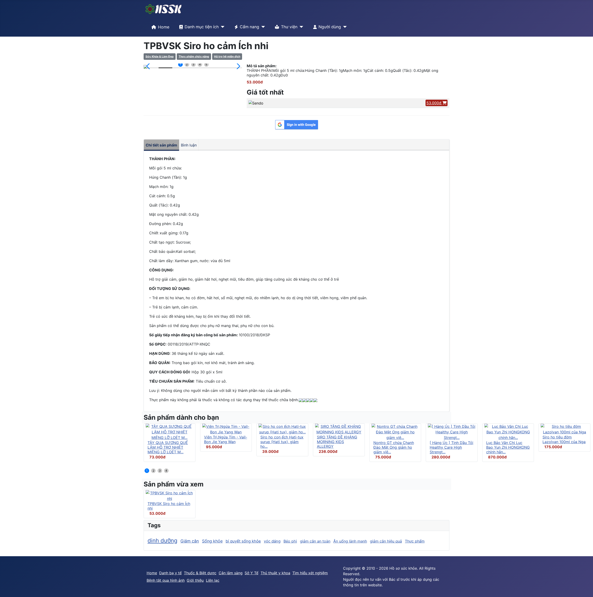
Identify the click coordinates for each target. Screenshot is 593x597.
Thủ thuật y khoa (275, 573)
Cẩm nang (249, 26)
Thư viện (289, 26)
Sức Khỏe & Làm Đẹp (159, 56)
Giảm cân (189, 541)
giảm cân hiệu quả (386, 541)
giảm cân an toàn (315, 541)
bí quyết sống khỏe (243, 541)
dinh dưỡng (162, 540)
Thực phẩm (415, 541)
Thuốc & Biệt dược (200, 573)
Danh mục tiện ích (202, 26)
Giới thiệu (195, 580)
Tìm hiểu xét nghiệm (310, 573)
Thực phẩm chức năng (194, 56)
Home (163, 27)
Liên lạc (212, 580)
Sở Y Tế (251, 573)
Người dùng (330, 26)
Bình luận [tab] (189, 145)
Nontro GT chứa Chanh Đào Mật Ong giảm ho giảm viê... (393, 447)
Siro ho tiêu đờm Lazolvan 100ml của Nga (564, 439)
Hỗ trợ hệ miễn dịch (227, 56)
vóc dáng (272, 541)
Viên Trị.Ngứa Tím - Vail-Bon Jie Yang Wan (225, 439)
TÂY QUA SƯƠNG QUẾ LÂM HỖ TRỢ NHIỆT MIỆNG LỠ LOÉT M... (168, 447)
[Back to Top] (584, 588)
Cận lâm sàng (231, 573)
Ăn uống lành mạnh (350, 541)
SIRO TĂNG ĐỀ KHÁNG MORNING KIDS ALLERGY (337, 442)
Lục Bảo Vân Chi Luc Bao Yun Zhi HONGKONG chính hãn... (508, 447)
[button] (149, 66)
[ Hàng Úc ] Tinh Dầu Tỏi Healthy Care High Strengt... (451, 447)
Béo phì (290, 541)
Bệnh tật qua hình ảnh (166, 580)
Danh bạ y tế (170, 573)
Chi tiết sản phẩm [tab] (161, 145)
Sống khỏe (212, 541)
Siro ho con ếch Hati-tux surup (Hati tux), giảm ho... (281, 442)
